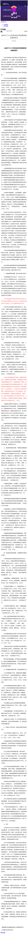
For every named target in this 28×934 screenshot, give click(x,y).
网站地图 (3, 932)
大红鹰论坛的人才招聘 (8, 28)
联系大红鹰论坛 (6, 34)
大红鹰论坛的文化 (7, 16)
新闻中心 (5, 22)
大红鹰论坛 (5, 3)
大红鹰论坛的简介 (7, 10)
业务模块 (18, 16)
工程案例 (14, 22)
